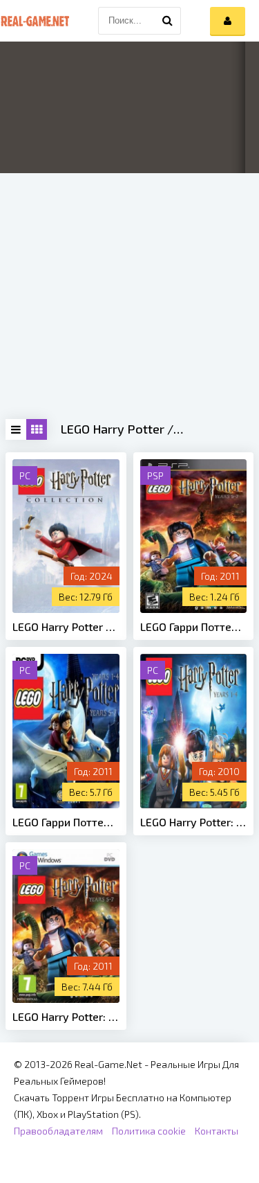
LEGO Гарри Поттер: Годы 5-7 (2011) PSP (193, 626)
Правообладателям (58, 1131)
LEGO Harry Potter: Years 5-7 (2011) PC (65, 1016)
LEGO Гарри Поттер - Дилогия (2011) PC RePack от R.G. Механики (65, 821)
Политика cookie (149, 1131)
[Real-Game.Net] (34, 21)
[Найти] (167, 21)
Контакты (216, 1131)
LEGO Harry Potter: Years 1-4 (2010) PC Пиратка (193, 821)
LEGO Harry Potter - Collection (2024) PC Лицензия (65, 626)
